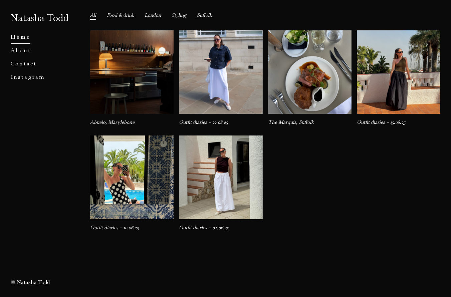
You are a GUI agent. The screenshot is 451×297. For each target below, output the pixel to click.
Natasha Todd (40, 18)
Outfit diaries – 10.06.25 (117, 139)
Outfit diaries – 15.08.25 (384, 34)
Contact (24, 63)
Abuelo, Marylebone (114, 34)
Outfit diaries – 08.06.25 (206, 139)
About (21, 50)
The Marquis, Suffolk (293, 34)
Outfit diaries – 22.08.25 (206, 34)
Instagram (28, 76)
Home (20, 36)
